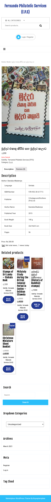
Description (9, 169)
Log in (5, 470)
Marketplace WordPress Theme (18, 498)
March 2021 (7, 446)
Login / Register (24, 36)
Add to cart (37, 305)
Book (8, 62)
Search (39, 25)
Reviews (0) (20, 169)
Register (6, 465)
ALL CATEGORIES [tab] (14, 20)
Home (3, 62)
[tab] (4, 49)
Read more (8, 299)
